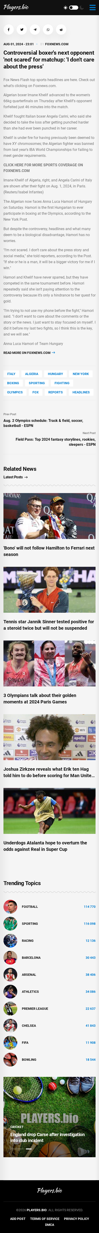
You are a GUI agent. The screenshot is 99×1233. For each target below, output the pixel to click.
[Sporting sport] (10, 923)
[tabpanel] (49, 1117)
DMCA (49, 1225)
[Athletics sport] (10, 991)
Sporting (37, 383)
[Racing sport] (10, 940)
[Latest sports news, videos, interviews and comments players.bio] (16, 7)
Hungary (55, 374)
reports (55, 392)
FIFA (25, 1042)
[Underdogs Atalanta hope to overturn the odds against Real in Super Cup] (49, 811)
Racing (28, 940)
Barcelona (31, 957)
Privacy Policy (76, 1219)
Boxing (13, 383)
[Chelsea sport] (10, 1025)
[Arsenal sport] (10, 974)
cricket (16, 1127)
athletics (30, 991)
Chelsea (29, 1025)
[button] (8, 29)
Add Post (18, 1219)
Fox (35, 392)
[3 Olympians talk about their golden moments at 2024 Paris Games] (49, 663)
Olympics (15, 392)
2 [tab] (21, 1148)
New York (81, 374)
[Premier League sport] (10, 1008)
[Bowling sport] (10, 1059)
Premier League (35, 1008)
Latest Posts (13, 477)
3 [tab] (29, 1148)
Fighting (62, 383)
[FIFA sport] (10, 1042)
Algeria (31, 374)
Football (30, 907)
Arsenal (29, 974)
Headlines (81, 392)
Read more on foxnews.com (27, 353)
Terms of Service (44, 1219)
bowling (29, 1059)
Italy (11, 374)
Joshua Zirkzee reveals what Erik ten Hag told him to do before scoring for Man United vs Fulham (48, 775)
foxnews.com (56, 44)
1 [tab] (13, 1148)
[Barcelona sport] (10, 957)
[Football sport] (10, 906)
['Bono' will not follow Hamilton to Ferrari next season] (49, 516)
